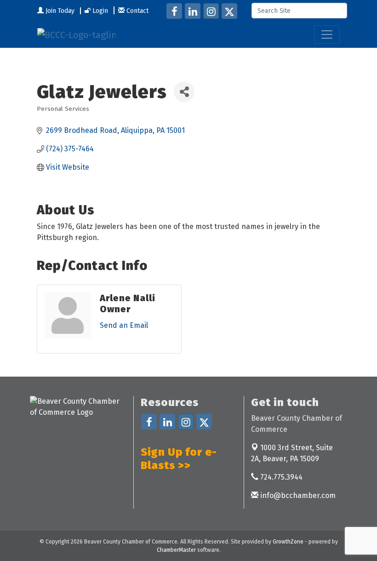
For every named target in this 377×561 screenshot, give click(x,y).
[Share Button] (184, 91)
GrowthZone (288, 541)
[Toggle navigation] (327, 34)
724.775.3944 (280, 477)
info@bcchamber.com (297, 495)
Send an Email (124, 325)
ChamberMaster (176, 550)
